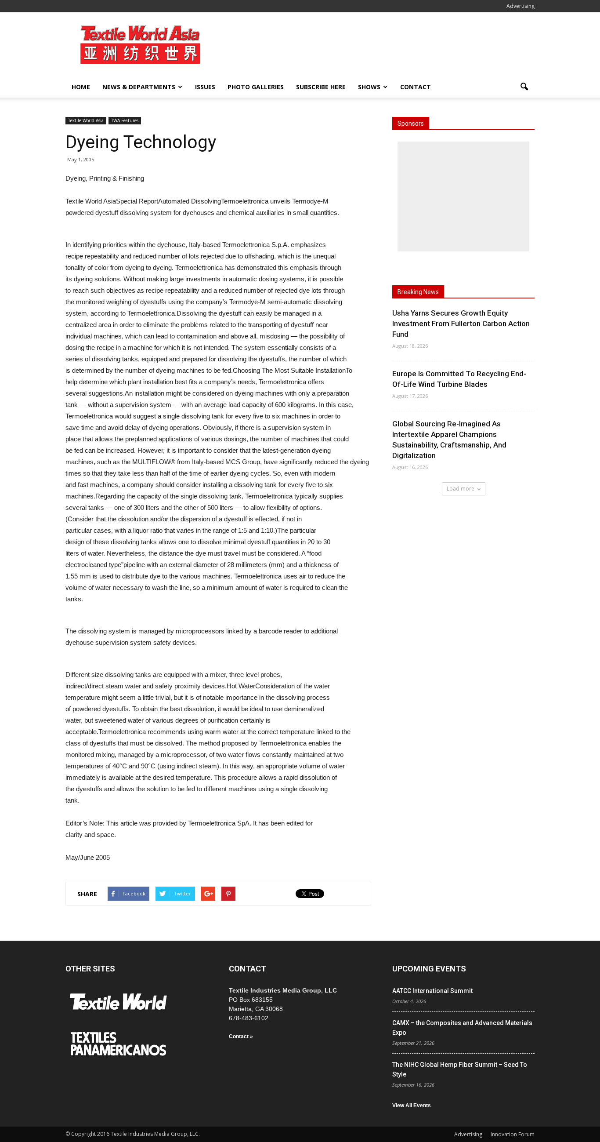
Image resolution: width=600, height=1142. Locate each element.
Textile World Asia (86, 120)
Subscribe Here (321, 87)
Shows (369, 87)
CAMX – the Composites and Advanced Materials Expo (462, 1027)
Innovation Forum (513, 1134)
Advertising (520, 6)
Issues (205, 87)
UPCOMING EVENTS (429, 968)
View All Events (411, 1105)
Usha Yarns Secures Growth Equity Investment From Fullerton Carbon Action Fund (461, 323)
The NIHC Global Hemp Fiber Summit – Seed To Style (459, 1069)
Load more (460, 488)
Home (81, 87)
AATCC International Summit (432, 990)
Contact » (241, 1036)
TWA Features (124, 120)
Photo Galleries (256, 87)
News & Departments (138, 87)
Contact (415, 87)
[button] (524, 87)
